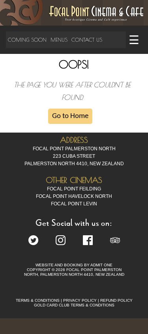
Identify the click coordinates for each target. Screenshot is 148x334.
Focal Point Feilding (74, 189)
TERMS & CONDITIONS (38, 300)
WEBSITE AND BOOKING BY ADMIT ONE (74, 265)
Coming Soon (27, 40)
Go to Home (70, 116)
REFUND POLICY (116, 300)
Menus (59, 40)
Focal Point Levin (74, 204)
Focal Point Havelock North (74, 196)
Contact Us (86, 40)
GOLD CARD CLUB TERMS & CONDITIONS (74, 305)
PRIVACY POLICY (80, 300)
